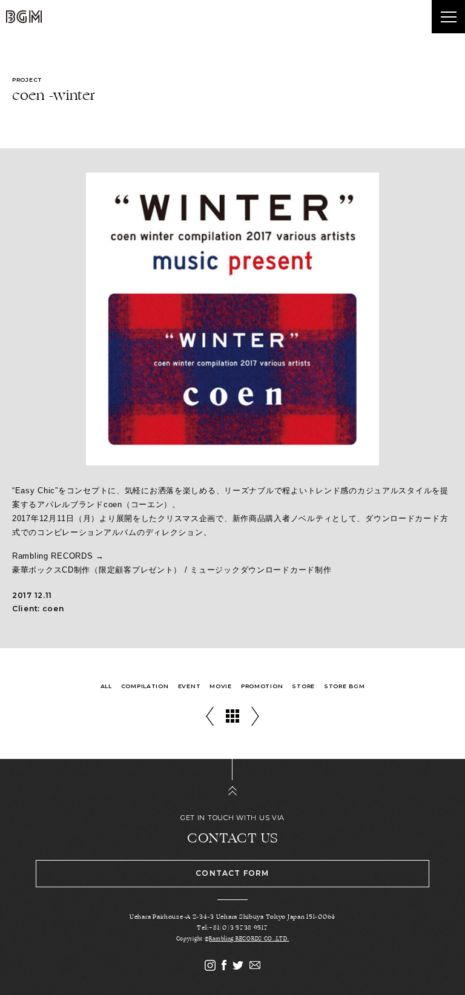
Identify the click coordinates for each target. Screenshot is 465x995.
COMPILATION (145, 686)
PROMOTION (262, 686)
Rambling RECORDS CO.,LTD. (249, 939)
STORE (303, 686)
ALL (106, 686)
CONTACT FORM (232, 873)
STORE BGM (344, 686)
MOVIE (220, 686)
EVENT (189, 686)
